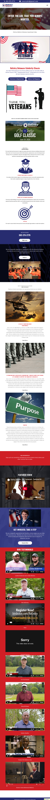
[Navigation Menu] (47, 5)
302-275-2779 (10, 1)
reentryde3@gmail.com (29, 1)
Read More (25, 340)
